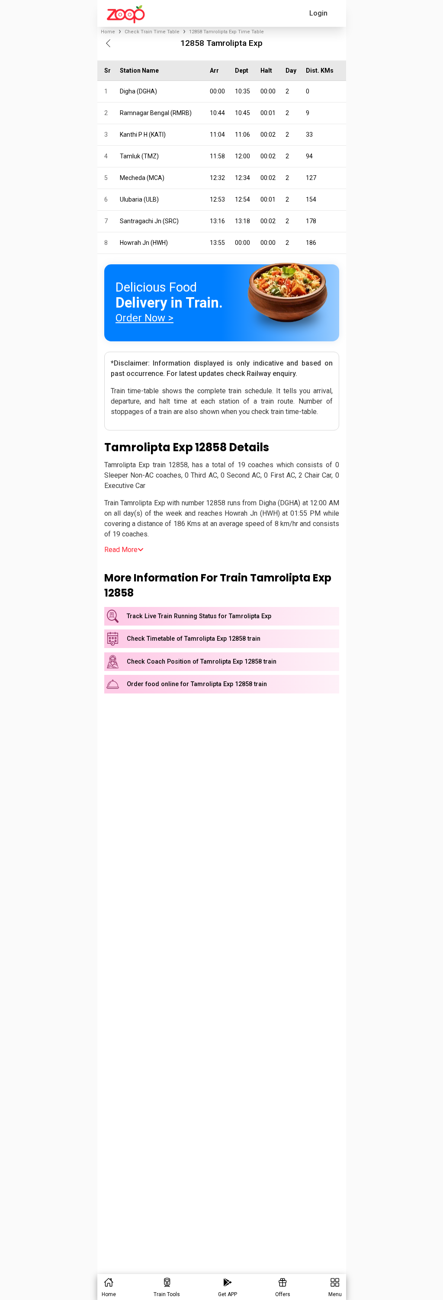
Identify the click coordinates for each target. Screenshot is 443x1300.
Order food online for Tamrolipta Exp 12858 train (197, 684)
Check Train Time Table (152, 32)
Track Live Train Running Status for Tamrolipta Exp (199, 616)
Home (108, 32)
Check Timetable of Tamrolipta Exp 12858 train (193, 638)
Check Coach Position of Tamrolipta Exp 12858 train (201, 661)
